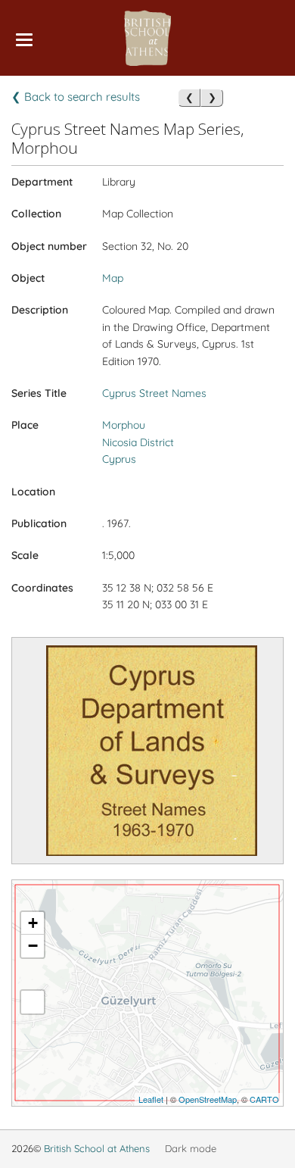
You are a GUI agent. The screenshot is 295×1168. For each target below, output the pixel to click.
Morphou (123, 425)
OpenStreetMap (208, 1099)
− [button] (33, 945)
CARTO (264, 1099)
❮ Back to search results (75, 96)
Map (112, 278)
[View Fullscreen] (32, 1002)
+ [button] (33, 922)
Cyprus (119, 459)
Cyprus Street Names (154, 393)
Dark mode (190, 1148)
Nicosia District (138, 442)
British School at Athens (97, 1148)
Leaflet (150, 1099)
